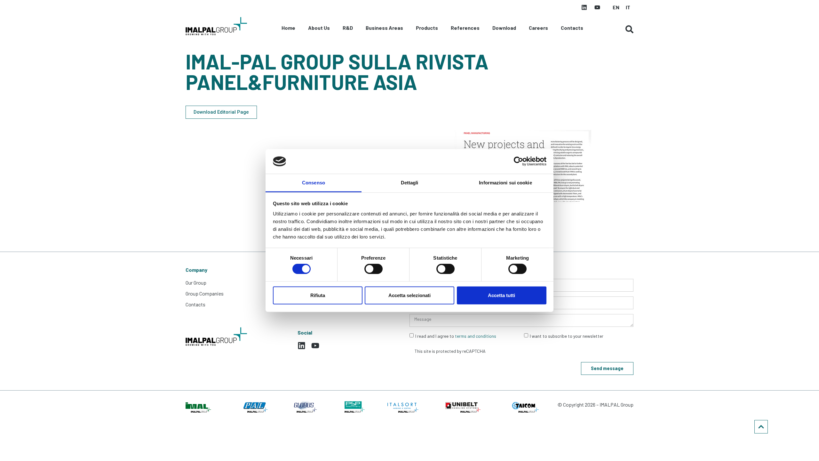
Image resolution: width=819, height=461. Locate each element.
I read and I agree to (455, 336)
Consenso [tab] (313, 182)
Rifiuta (317, 295)
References (465, 28)
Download (504, 28)
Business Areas (384, 28)
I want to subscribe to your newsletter (566, 336)
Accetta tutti (501, 295)
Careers (538, 28)
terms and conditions (475, 336)
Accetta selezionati (409, 295)
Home (288, 28)
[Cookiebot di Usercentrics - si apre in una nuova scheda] (518, 161)
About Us (319, 28)
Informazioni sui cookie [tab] (505, 182)
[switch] (373, 269)
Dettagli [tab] (409, 182)
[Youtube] (597, 7)
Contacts (572, 28)
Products (427, 28)
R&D (348, 28)
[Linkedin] (584, 7)
